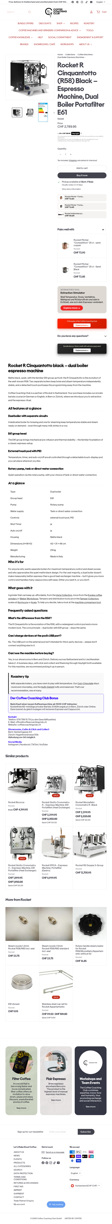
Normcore (22, 602)
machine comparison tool (88, 602)
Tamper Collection (89, 598)
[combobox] (19, 12)
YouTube (43, 744)
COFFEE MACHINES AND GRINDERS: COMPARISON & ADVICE (49, 30)
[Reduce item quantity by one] (60, 154)
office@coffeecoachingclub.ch (31, 722)
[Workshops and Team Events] (90, 1062)
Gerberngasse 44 (23, 732)
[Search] (29, 12)
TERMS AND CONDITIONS (20, 1178)
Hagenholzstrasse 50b (27, 734)
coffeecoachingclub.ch (29, 724)
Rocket (26, 899)
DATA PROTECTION (23, 1173)
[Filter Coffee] (21, 1062)
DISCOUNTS (45, 23)
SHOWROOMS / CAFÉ (44, 44)
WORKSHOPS (67, 44)
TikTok (34, 744)
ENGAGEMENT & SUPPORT (90, 37)
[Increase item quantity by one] (71, 154)
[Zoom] (30, 77)
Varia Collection (64, 595)
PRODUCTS (19, 1162)
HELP (40, 37)
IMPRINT (18, 1190)
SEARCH (18, 1170)
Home (60, 54)
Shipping (72, 160)
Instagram (13, 744)
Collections (70, 54)
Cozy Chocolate (85, 683)
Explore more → (72, 308)
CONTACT (19, 1197)
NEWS (17, 1155)
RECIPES (74, 23)
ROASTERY (89, 23)
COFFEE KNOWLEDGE (19, 37)
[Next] (52, 112)
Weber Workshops (29, 598)
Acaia (34, 602)
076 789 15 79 (24, 719)
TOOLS (89, 30)
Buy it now (82, 175)
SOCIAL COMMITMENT (60, 37)
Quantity (62, 148)
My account (19, 1204)
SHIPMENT (19, 1193)
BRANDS (24, 44)
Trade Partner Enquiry (24, 1200)
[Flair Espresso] (56, 1062)
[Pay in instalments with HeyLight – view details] (81, 133)
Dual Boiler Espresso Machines (71, 57)
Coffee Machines (85, 54)
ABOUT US (84, 44)
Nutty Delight (47, 687)
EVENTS (18, 1159)
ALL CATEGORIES (22, 1166)
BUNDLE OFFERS (25, 23)
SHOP (60, 23)
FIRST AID (18, 1186)
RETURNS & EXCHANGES (26, 1183)
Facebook (25, 744)
